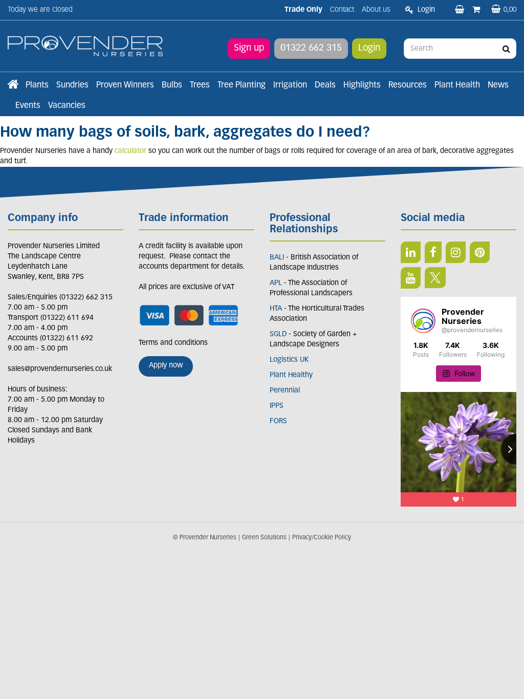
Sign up (249, 48)
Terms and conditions (173, 343)
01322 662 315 (311, 48)
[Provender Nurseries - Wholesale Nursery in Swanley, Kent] (85, 46)
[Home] (13, 85)
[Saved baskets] (460, 10)
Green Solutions (264, 538)
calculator (130, 151)
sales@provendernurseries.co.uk (60, 369)
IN (456, 252)
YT (411, 278)
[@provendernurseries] (423, 321)
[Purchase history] (477, 10)
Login (369, 48)
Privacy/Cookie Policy (321, 538)
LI (411, 252)
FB (433, 252)
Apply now (166, 365)
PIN (480, 252)
